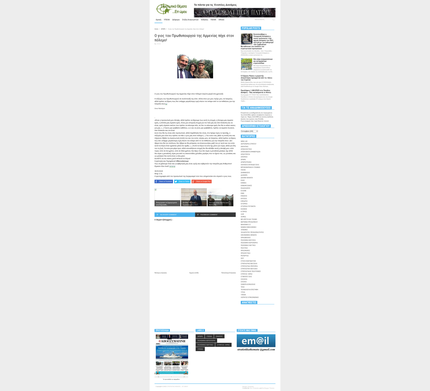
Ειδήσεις (204, 20)
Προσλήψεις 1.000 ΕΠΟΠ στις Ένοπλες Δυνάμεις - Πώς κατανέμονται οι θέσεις (256, 91)
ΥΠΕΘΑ (167, 20)
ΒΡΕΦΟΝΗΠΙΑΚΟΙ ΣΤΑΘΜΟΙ (250, 167)
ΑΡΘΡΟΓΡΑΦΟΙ (246, 162)
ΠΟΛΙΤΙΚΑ (244, 248)
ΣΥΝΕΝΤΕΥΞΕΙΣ (246, 276)
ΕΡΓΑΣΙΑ (244, 198)
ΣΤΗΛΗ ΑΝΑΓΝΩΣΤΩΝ (248, 261)
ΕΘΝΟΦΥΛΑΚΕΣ (246, 185)
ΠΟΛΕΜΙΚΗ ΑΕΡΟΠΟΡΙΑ (249, 243)
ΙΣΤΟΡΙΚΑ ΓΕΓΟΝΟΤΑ (248, 206)
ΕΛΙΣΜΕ (243, 191)
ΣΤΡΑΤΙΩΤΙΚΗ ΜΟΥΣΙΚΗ (249, 269)
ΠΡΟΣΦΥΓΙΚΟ (245, 253)
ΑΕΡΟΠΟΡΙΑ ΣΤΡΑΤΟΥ (248, 144)
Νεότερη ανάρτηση (161, 273)
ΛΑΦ (242, 214)
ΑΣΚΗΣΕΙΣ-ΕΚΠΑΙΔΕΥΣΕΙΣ (250, 165)
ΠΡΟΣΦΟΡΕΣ (245, 250)
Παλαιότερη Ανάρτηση (228, 273)
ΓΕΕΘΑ (213, 20)
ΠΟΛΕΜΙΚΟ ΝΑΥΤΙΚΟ (248, 245)
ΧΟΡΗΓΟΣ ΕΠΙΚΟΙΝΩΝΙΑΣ (250, 297)
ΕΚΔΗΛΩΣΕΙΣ (245, 188)
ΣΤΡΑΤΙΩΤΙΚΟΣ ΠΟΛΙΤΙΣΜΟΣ (251, 271)
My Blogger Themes (268, 388)
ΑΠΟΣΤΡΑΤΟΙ (245, 154)
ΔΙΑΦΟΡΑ (244, 175)
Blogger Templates (248, 386)
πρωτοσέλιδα (168, 379)
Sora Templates (254, 388)
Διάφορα (176, 20)
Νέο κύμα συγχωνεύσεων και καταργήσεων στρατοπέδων (263, 61)
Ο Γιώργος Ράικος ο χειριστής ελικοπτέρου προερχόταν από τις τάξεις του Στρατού (256, 78)
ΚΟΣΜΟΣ (244, 209)
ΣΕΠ (242, 258)
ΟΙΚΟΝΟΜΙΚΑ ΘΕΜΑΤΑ (249, 235)
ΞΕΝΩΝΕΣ (244, 230)
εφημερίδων (177, 379)
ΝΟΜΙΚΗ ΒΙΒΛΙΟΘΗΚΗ (248, 227)
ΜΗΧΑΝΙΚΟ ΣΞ (246, 224)
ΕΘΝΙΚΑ (243, 183)
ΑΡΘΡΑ (158, 44)
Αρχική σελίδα (194, 273)
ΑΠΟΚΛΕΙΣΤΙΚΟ (246, 149)
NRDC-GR (244, 141)
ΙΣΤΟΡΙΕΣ (244, 204)
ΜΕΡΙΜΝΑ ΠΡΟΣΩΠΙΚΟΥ (249, 222)
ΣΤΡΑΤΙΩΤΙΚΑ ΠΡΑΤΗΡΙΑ (249, 266)
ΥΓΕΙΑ (243, 292)
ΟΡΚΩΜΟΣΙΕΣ (246, 237)
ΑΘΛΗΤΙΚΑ (244, 146)
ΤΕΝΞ (243, 287)
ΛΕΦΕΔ (243, 217)
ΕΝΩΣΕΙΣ (244, 196)
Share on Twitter (184, 181)
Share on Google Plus (203, 181)
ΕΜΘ (242, 193)
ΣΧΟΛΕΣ (244, 282)
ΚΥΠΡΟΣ (244, 211)
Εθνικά (221, 20)
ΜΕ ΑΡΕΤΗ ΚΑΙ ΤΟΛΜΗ (249, 219)
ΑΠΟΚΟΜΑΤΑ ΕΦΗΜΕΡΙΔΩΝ (250, 152)
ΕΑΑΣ (243, 180)
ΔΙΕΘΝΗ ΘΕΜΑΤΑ (247, 178)
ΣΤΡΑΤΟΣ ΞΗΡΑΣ (246, 274)
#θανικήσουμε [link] (182, 161)
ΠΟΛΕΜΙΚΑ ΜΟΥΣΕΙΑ (248, 240)
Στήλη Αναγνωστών (190, 20)
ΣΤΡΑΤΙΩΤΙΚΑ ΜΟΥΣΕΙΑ (249, 263)
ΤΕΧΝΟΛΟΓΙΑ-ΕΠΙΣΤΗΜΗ (249, 289)
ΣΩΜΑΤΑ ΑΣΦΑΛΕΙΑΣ (248, 284)
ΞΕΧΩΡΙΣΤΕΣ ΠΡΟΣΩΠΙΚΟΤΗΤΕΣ (252, 232)
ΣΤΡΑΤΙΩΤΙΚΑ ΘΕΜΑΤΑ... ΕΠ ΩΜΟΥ (177, 386)
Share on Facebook (165, 181)
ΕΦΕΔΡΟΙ (244, 201)
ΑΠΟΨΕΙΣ (244, 157)
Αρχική (158, 20)
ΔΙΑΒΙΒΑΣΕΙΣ (245, 172)
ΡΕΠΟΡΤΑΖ (245, 256)
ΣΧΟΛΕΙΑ (244, 279)
